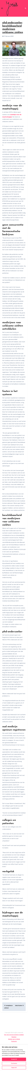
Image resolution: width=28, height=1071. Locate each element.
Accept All (14, 1059)
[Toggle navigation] (2, 8)
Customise (14, 1063)
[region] (14, 1058)
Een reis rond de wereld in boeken (14, 1034)
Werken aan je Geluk (14, 1039)
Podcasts (14, 1041)
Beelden (14, 1037)
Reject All (14, 1067)
